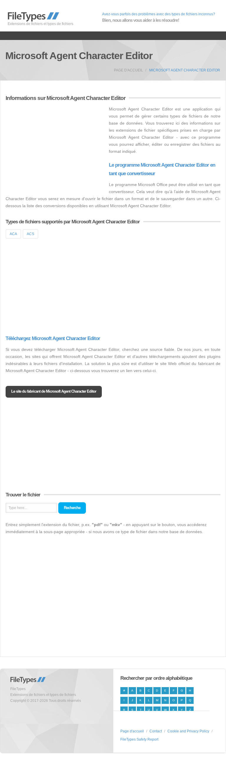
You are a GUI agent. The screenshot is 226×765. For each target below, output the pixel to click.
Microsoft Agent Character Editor (184, 70)
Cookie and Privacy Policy (188, 731)
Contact (155, 731)
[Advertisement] (55, 147)
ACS (30, 234)
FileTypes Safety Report (139, 739)
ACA (13, 234)
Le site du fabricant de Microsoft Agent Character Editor (53, 391)
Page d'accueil (128, 70)
